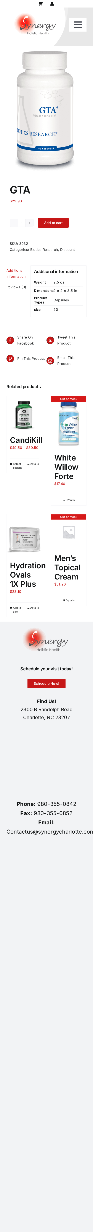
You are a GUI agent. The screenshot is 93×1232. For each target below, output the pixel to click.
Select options (17, 465)
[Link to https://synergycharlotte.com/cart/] (40, 4)
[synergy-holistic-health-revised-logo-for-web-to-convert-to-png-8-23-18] (36, 9)
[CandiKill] (24, 413)
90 (55, 309)
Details (34, 463)
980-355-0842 (56, 804)
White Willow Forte (66, 467)
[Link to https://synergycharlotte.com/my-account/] (52, 4)
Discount (67, 249)
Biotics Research (44, 249)
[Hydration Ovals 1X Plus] (24, 535)
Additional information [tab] (16, 273)
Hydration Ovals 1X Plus (28, 575)
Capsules (61, 300)
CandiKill (26, 440)
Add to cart (53, 223)
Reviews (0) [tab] (16, 287)
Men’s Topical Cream (67, 567)
